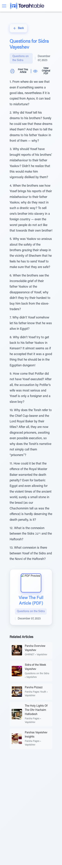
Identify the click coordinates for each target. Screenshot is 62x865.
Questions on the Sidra (20, 58)
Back (21, 28)
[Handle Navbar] (4, 5)
